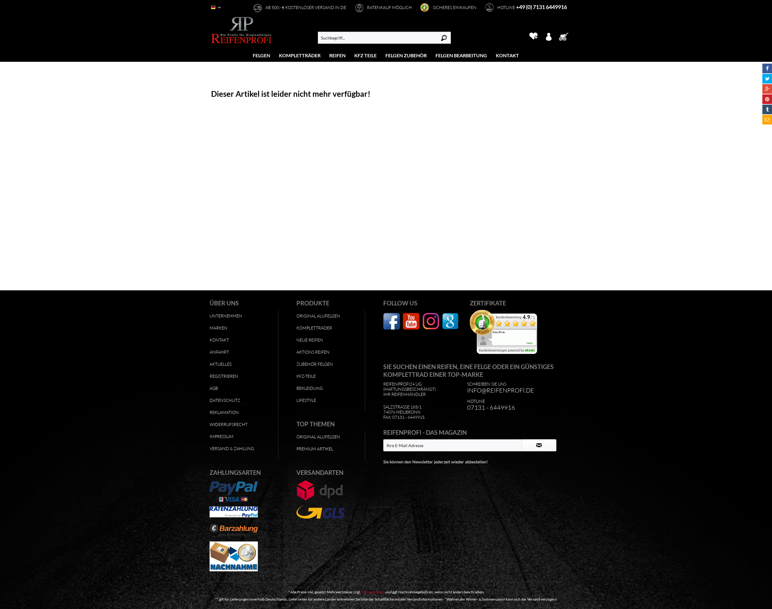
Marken (218, 327)
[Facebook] (767, 68)
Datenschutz (225, 400)
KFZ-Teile (306, 376)
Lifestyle (306, 400)
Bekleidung (309, 388)
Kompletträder (314, 327)
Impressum (221, 436)
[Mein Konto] (548, 36)
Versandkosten (373, 592)
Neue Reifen (309, 339)
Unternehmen (226, 315)
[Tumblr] (767, 109)
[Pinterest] (767, 99)
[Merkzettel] (533, 36)
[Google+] (767, 89)
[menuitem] (261, 55)
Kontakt (219, 339)
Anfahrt (219, 352)
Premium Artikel (314, 448)
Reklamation (224, 412)
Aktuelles (221, 364)
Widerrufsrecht (229, 424)
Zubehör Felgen (314, 364)
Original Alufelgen (318, 315)
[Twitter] (767, 79)
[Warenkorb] (565, 36)
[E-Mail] (767, 120)
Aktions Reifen (313, 352)
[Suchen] (444, 38)
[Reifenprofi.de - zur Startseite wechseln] (241, 30)
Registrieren (224, 376)
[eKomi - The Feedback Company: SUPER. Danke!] (512, 332)
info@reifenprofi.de (500, 390)
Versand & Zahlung (232, 448)
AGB (214, 388)
